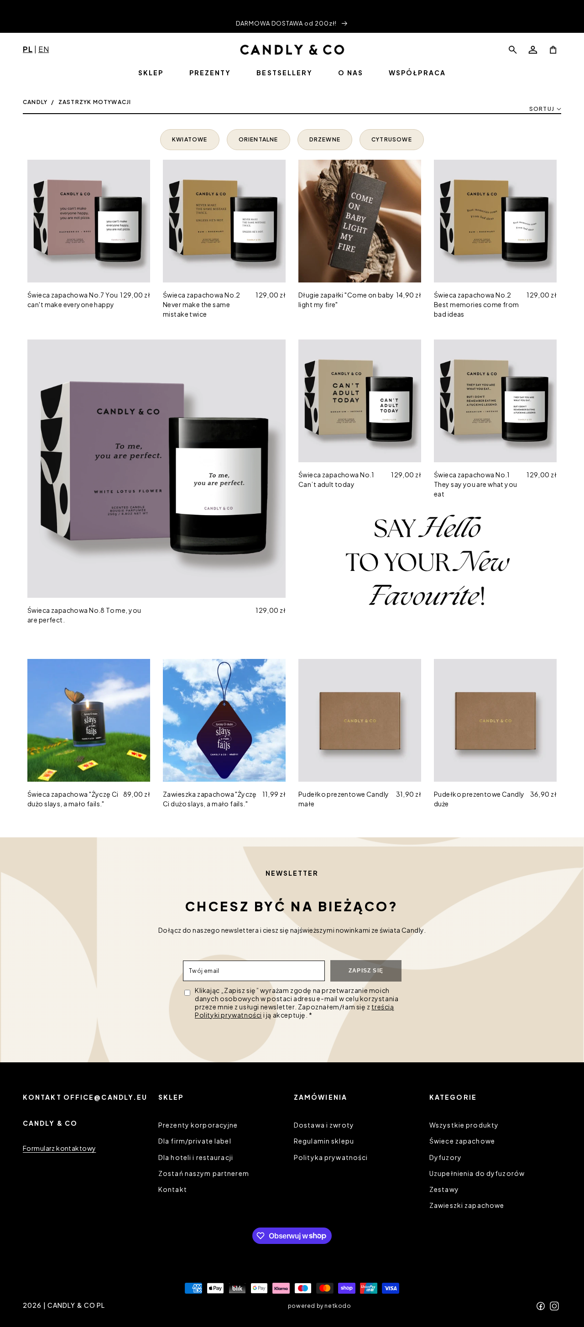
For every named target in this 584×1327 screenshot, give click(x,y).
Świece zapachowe (462, 1141)
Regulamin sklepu (324, 1141)
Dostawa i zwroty (324, 1125)
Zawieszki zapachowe (466, 1205)
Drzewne (324, 139)
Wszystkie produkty (464, 1125)
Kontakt (172, 1189)
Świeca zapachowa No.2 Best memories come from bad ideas (476, 304)
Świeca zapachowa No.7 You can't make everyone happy (72, 299)
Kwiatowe (190, 139)
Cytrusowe (391, 139)
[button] (513, 50)
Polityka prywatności (331, 1157)
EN (43, 49)
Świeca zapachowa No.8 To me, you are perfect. (84, 615)
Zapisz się (366, 970)
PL (27, 49)
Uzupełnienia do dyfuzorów (477, 1173)
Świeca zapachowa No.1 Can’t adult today (336, 479)
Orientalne (258, 139)
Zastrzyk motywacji (94, 102)
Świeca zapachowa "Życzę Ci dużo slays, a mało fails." (73, 799)
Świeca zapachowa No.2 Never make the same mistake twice (201, 304)
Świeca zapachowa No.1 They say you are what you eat (475, 484)
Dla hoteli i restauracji (195, 1157)
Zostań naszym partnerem (203, 1173)
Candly (35, 102)
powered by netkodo (319, 1305)
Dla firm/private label (194, 1141)
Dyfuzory (445, 1157)
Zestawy (444, 1189)
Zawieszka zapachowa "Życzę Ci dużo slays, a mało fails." (210, 799)
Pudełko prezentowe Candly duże (479, 799)
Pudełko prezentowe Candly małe (343, 799)
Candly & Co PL (76, 1305)
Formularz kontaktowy (59, 1148)
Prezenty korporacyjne (198, 1125)
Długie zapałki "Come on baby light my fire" (346, 299)
